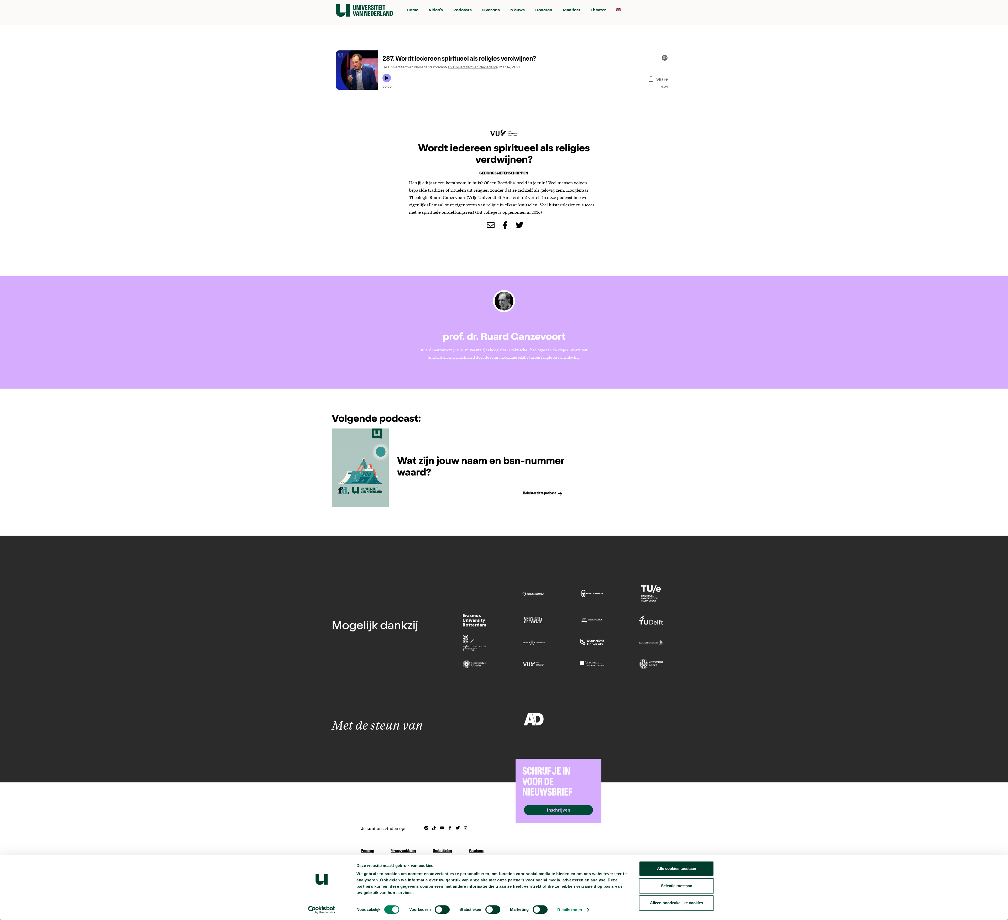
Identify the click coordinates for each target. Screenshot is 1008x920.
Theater (598, 10)
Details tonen (569, 909)
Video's (436, 10)
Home (412, 10)
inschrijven (558, 810)
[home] (364, 10)
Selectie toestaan (676, 886)
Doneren (543, 10)
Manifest (571, 10)
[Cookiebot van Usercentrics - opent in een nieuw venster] (322, 910)
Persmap (367, 851)
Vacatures (476, 851)
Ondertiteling (442, 851)
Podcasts (462, 10)
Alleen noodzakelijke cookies (676, 903)
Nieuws (517, 10)
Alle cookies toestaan (676, 868)
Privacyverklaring (403, 851)
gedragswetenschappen (504, 172)
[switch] (442, 909)
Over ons (491, 10)
